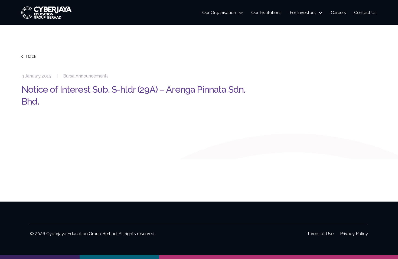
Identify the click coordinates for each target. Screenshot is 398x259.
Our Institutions (266, 12)
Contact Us (365, 12)
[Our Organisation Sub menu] (241, 13)
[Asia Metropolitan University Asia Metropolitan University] (119, 257)
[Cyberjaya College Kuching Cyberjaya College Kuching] (199, 257)
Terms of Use (320, 233)
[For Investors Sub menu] (320, 13)
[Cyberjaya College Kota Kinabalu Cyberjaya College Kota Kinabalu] (278, 257)
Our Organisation (219, 12)
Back (31, 56)
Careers (338, 12)
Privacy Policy (354, 233)
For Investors (303, 12)
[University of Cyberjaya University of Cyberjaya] (40, 257)
